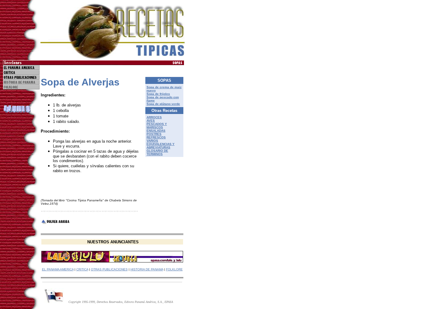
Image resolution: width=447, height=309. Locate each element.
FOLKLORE (174, 269)
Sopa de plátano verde (163, 104)
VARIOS (152, 140)
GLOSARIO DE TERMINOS (157, 152)
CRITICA (82, 269)
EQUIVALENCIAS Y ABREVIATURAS (161, 145)
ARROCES (154, 117)
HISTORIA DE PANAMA (146, 269)
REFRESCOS (156, 137)
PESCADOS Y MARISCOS (157, 125)
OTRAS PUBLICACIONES (109, 269)
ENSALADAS (156, 130)
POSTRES (154, 134)
